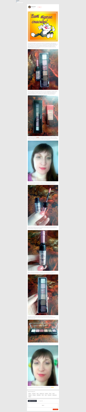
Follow (39, 7)
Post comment (55, 409)
